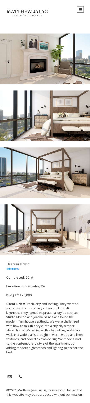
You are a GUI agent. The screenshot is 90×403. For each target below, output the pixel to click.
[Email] (9, 376)
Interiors (12, 268)
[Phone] (20, 376)
